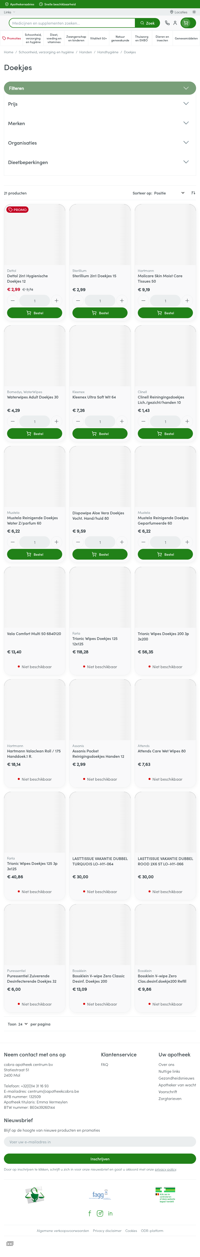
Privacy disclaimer (107, 1230)
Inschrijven (100, 1158)
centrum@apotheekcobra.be (53, 1091)
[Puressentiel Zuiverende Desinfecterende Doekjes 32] (34, 934)
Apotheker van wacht (177, 1084)
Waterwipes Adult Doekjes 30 (32, 396)
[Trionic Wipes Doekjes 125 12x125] (100, 597)
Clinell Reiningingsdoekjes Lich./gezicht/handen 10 (161, 399)
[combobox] (72, 23)
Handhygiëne (108, 51)
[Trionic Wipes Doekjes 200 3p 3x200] (165, 597)
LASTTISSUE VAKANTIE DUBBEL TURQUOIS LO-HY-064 (100, 861)
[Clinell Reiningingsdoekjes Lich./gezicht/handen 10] (165, 355)
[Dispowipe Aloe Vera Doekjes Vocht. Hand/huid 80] (100, 476)
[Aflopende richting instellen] (193, 193)
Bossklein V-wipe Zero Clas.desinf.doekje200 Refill (162, 978)
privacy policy (165, 1169)
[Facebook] (89, 1213)
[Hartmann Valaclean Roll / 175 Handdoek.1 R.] (34, 709)
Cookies (131, 1230)
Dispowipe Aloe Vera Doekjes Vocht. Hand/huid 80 (98, 515)
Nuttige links (169, 1071)
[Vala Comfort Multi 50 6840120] (34, 597)
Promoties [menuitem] (14, 38)
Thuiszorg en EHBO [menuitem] (143, 38)
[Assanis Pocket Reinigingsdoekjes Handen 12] (100, 709)
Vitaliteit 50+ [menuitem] (99, 39)
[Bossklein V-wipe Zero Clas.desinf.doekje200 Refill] (165, 934)
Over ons (166, 1064)
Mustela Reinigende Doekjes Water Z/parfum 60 (32, 520)
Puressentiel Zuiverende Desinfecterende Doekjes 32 (31, 978)
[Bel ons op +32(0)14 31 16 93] (167, 22)
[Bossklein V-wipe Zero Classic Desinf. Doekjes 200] (100, 934)
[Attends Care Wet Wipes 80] (165, 709)
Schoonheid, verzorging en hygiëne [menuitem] (34, 38)
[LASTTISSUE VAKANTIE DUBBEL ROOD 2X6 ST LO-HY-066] (165, 822)
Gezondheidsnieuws (176, 1078)
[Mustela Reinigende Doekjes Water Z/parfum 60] (34, 476)
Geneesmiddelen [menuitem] (187, 39)
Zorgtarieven (170, 1098)
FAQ (104, 1064)
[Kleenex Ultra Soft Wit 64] (100, 355)
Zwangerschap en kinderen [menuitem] (77, 38)
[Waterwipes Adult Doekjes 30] (34, 355)
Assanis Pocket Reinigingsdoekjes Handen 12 (98, 753)
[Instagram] (100, 1213)
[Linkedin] (110, 1213)
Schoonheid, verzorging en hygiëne (46, 51)
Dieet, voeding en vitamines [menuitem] (55, 38)
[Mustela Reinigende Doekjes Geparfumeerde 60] (165, 476)
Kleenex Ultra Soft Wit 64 (94, 396)
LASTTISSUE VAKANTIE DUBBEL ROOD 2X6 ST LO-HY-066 (165, 861)
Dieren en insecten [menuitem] (164, 38)
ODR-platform (152, 1230)
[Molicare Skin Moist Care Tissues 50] (165, 234)
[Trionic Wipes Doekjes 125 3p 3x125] (34, 822)
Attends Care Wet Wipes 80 (162, 750)
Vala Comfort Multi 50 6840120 (34, 633)
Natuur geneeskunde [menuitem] (121, 38)
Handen (85, 51)
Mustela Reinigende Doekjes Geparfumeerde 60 (163, 520)
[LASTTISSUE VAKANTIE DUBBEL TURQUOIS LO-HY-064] (100, 822)
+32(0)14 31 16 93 (35, 1085)
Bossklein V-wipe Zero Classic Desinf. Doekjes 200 (98, 978)
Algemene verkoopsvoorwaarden (63, 1230)
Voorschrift (168, 1091)
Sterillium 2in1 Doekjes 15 (94, 275)
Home (8, 51)
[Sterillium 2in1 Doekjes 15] (100, 234)
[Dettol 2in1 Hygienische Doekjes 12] (34, 234)
